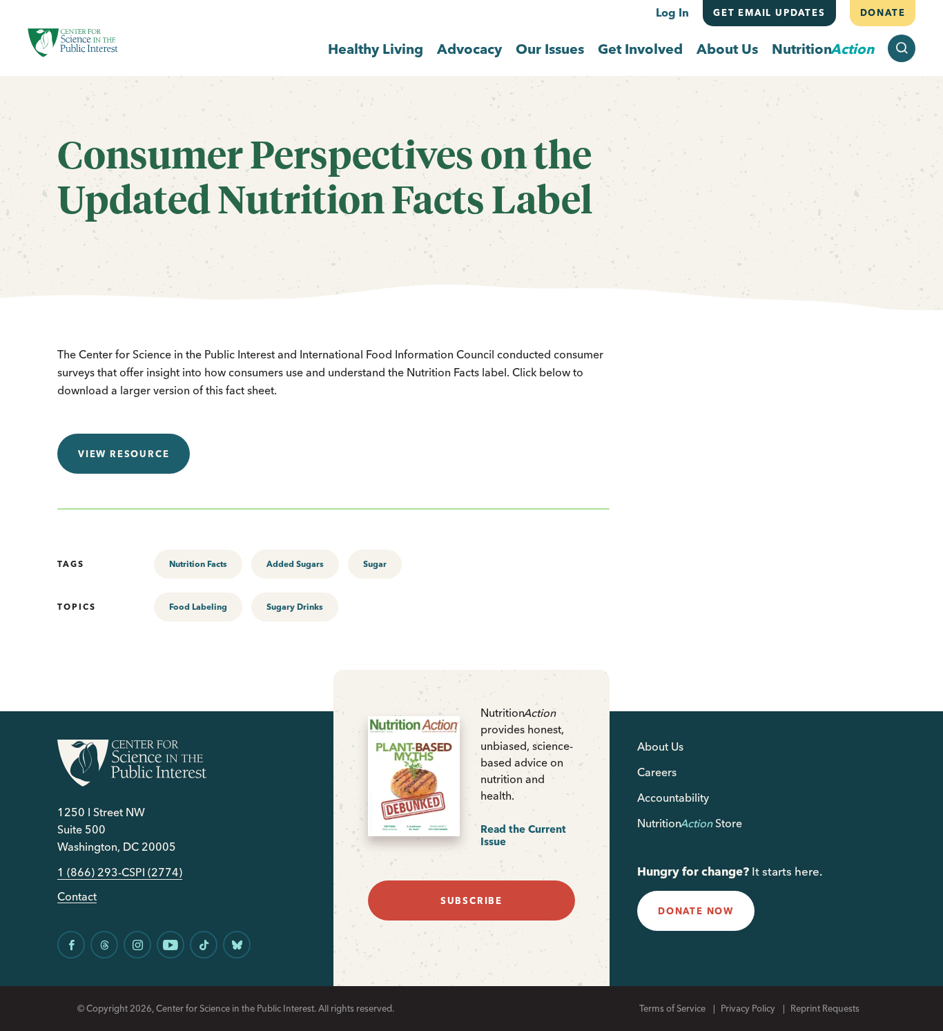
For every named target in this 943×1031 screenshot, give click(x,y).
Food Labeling (198, 606)
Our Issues (550, 49)
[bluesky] (237, 944)
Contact (77, 896)
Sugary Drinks (294, 606)
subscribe (471, 900)
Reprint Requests (824, 1008)
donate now (696, 910)
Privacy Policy (748, 1008)
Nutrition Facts (198, 564)
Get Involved (640, 49)
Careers (657, 772)
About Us (727, 49)
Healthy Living (375, 49)
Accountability (673, 797)
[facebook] (71, 944)
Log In (672, 12)
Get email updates (769, 12)
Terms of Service (672, 1008)
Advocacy (469, 49)
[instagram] (137, 944)
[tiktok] (203, 944)
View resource (123, 453)
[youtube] (170, 944)
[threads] (104, 944)
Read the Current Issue (523, 835)
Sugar (375, 564)
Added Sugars (295, 564)
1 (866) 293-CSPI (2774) (119, 872)
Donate (882, 12)
